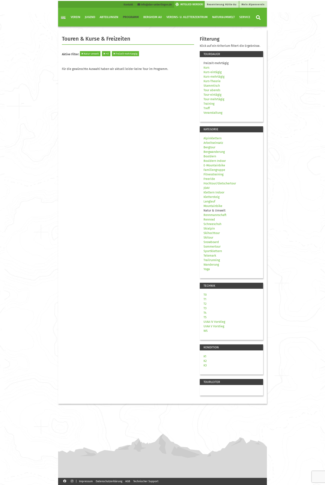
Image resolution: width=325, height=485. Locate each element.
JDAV (207, 188)
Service (244, 17)
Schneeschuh (212, 224)
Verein (75, 17)
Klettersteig (211, 197)
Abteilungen (109, 17)
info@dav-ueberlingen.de (156, 4)
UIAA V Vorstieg (214, 326)
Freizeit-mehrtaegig (126, 53)
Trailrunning (212, 260)
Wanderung (211, 264)
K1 (205, 356)
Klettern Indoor (214, 192)
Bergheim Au (152, 17)
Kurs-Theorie (212, 81)
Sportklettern (213, 251)
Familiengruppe (214, 170)
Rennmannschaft (215, 215)
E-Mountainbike (214, 165)
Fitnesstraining (213, 174)
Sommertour (212, 246)
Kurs (206, 67)
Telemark (210, 255)
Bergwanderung (214, 152)
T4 (205, 312)
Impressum (86, 481)
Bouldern (210, 156)
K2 (205, 361)
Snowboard (211, 242)
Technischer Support (145, 481)
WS (206, 331)
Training (209, 103)
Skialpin (209, 228)
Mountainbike (213, 206)
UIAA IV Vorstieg (214, 322)
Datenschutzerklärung (109, 481)
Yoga (207, 269)
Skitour (208, 237)
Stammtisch (212, 85)
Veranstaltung (213, 112)
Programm (131, 17)
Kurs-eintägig (213, 72)
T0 (205, 294)
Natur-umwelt (91, 53)
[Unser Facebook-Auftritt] (64, 481)
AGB (127, 481)
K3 (205, 365)
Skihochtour (212, 233)
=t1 (107, 53)
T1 (205, 299)
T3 (205, 308)
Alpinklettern (213, 138)
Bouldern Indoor (215, 161)
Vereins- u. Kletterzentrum (187, 17)
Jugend (90, 17)
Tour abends (212, 90)
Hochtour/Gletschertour (220, 183)
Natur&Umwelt (223, 17)
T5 (205, 317)
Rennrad (209, 219)
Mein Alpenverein (253, 4)
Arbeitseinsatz (213, 143)
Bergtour (209, 147)
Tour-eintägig (212, 94)
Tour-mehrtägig (214, 99)
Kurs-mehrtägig (214, 76)
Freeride (209, 179)
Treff (207, 108)
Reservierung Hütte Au (222, 4)
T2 (205, 303)
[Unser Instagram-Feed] (72, 481)
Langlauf (209, 201)
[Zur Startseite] (63, 17)
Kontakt (128, 4)
